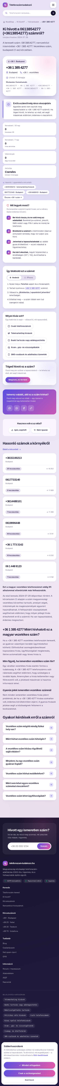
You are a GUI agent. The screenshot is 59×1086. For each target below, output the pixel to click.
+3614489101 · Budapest (37, 192)
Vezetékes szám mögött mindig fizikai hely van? (25, 728)
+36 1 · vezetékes (31, 72)
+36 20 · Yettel (9, 922)
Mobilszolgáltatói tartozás (17, 1010)
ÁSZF (5, 978)
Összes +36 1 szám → (13, 197)
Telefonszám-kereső (11, 893)
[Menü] (53, 5)
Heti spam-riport (9, 952)
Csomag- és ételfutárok (15, 1031)
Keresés (43, 846)
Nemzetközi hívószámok (13, 906)
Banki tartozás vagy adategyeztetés (28, 340)
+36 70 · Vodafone (10, 931)
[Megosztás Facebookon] (24, 408)
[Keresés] (53, 13)
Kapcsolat (7, 982)
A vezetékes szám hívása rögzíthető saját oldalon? (24, 750)
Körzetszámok (9, 901)
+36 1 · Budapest (17, 61)
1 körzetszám (33, 22)
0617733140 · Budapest (14, 192)
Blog (5, 943)
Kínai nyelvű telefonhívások (17, 1021)
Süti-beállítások (40, 1055)
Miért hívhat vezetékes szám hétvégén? (26, 738)
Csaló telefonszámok (21, 326)
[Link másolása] (31, 408)
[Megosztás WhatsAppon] (17, 408)
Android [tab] (15, 278)
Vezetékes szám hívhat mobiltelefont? (25, 773)
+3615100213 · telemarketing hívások (19, 187)
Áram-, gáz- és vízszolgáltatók (25, 347)
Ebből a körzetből (10, 449)
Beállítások (29, 1080)
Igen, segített (20, 430)
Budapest (13, 72)
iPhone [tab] (30, 278)
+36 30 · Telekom (10, 927)
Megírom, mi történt (18, 380)
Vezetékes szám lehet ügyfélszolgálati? (26, 795)
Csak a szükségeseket (29, 1073)
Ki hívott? (21, 22)
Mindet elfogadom (31, 1065)
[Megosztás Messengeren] (10, 408)
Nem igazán (42, 430)
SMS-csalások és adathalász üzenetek (29, 354)
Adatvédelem (8, 973)
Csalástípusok (9, 948)
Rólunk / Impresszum (11, 969)
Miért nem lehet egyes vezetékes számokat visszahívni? (22, 785)
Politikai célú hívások (15, 1015)
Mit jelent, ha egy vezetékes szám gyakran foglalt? (22, 762)
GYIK (5, 957)
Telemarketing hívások (21, 333)
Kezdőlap (10, 22)
